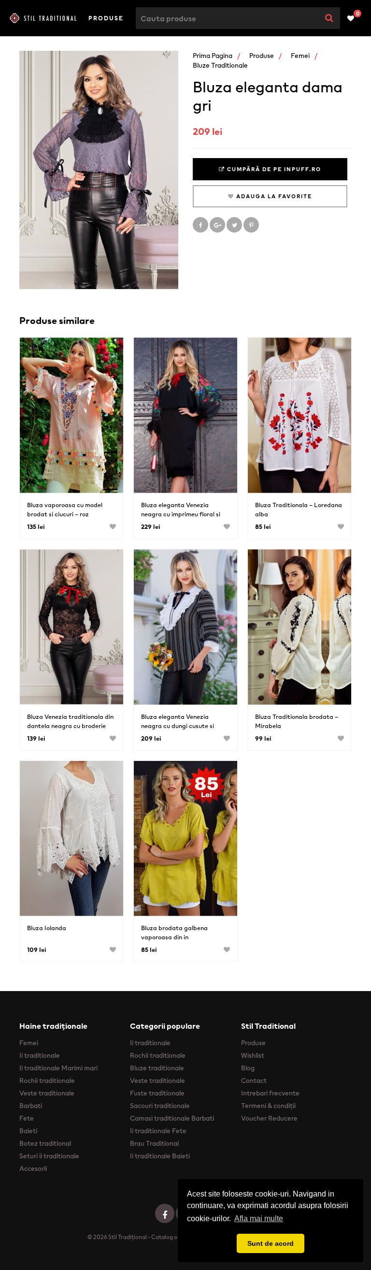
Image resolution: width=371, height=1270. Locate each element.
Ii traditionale (39, 1055)
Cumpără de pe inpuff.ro (273, 169)
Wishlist (252, 1055)
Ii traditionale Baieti (160, 1156)
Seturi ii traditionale (49, 1156)
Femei (300, 55)
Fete (26, 1118)
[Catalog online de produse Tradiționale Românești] (43, 18)
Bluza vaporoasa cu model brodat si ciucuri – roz (64, 509)
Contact (254, 1080)
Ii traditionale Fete (158, 1131)
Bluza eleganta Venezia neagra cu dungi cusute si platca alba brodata (177, 726)
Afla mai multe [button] (258, 1218)
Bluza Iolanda (46, 928)
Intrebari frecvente (270, 1093)
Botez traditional (45, 1143)
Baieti (28, 1131)
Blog (248, 1068)
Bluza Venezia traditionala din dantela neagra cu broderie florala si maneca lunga (70, 726)
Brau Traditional (154, 1143)
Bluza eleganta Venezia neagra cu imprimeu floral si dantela (180, 514)
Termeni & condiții (268, 1105)
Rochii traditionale (47, 1080)
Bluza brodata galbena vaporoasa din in (174, 932)
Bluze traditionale (220, 65)
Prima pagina (212, 55)
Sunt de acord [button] (270, 1243)
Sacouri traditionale (160, 1105)
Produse (106, 18)
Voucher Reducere (269, 1118)
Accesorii (33, 1168)
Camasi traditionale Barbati (172, 1118)
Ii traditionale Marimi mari (58, 1068)
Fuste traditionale (157, 1093)
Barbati (30, 1105)
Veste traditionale (46, 1093)
